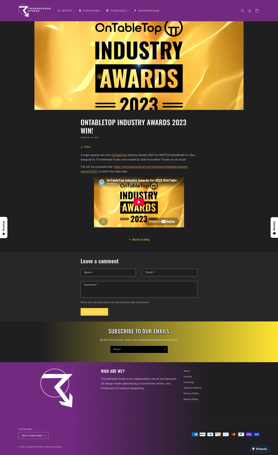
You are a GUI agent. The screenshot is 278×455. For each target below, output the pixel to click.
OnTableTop (119, 155)
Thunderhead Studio (35, 447)
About (187, 371)
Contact (188, 376)
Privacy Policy (191, 393)
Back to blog (141, 239)
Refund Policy (191, 399)
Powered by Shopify (53, 447)
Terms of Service (192, 388)
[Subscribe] (164, 349)
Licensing (189, 382)
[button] (242, 10)
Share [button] (87, 146)
